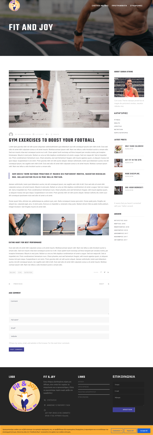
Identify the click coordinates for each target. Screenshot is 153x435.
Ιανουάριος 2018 (121, 230)
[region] (76, 430)
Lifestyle (118, 126)
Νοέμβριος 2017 (121, 236)
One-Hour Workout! (134, 187)
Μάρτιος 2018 (120, 223)
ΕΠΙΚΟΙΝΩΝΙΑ (83, 397)
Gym (19, 272)
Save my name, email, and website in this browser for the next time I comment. (40, 343)
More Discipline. (132, 173)
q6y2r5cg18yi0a (24, 134)
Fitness (117, 119)
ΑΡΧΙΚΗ (81, 382)
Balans (12, 272)
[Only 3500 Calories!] (118, 149)
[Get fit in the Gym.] (118, 163)
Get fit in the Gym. (133, 160)
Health (56, 134)
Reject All (130, 431)
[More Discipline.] (118, 177)
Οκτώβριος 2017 (121, 240)
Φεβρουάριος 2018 (121, 227)
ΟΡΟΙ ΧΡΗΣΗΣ (83, 387)
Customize (116, 431)
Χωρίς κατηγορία (121, 132)
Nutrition (28, 272)
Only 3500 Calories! (134, 146)
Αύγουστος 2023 (121, 220)
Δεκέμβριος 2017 (121, 233)
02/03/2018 (129, 148)
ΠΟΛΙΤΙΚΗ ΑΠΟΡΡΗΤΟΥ (87, 392)
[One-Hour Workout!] (118, 190)
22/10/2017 (39, 134)
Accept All (143, 431)
